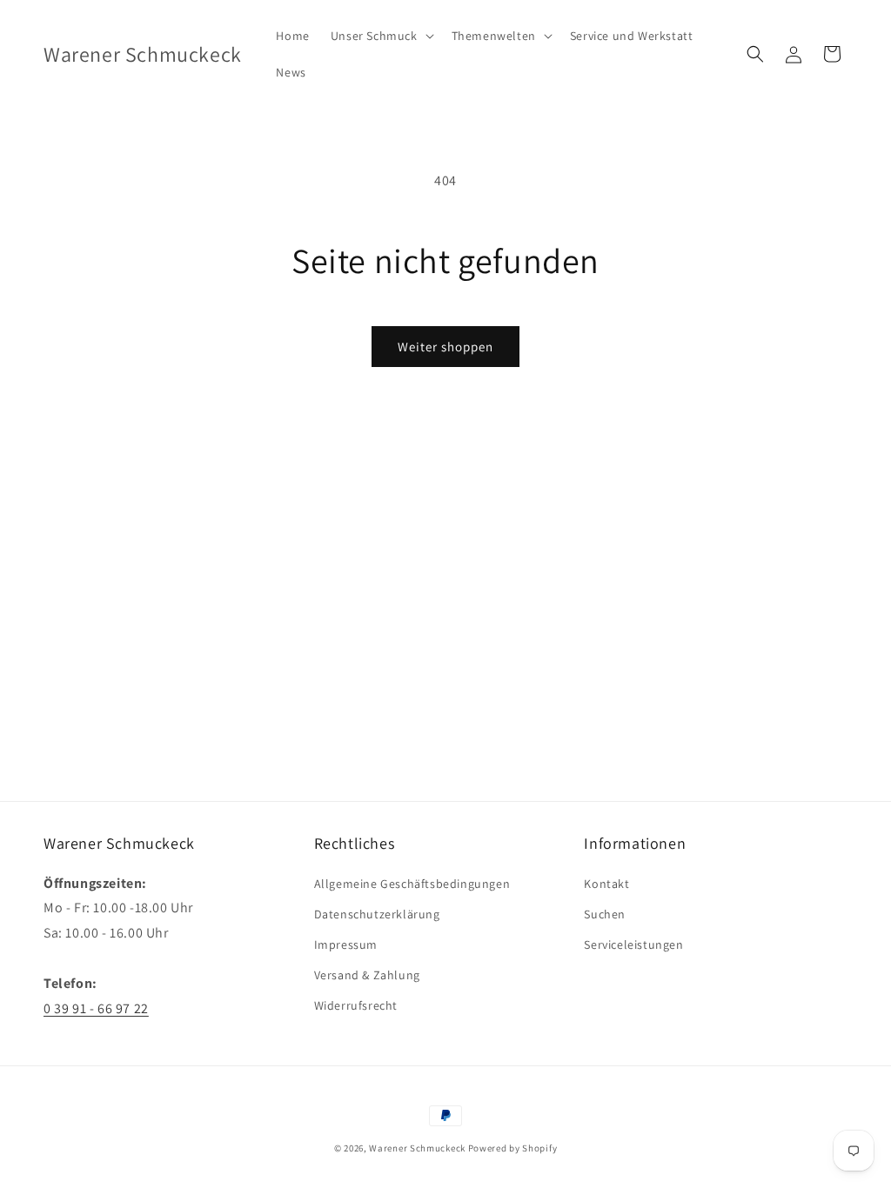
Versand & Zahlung (367, 975)
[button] (380, 35)
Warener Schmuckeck (417, 1148)
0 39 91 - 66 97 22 (96, 1008)
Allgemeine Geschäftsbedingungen (412, 883)
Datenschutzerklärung (377, 914)
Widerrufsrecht (356, 1005)
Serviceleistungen (633, 944)
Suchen (605, 914)
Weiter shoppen (445, 346)
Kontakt (606, 883)
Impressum (346, 944)
